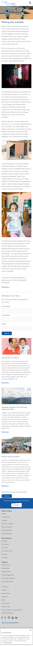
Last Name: (6, 315)
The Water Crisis (7, 551)
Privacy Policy (6, 603)
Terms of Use (6, 606)
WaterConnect (6, 571)
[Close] (31, 630)
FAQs (3, 600)
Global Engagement (8, 575)
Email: (4, 324)
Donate (6, 496)
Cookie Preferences (8, 613)
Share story (5, 287)
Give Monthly (6, 517)
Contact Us (5, 586)
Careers (4, 590)
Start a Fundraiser (7, 523)
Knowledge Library (7, 581)
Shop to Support (7, 533)
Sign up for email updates (10, 622)
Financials (5, 557)
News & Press (6, 593)
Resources (5, 596)
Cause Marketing (7, 530)
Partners (4, 554)
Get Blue (4, 520)
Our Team (5, 547)
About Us (4, 541)
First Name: (6, 306)
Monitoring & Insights (8, 578)
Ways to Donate (7, 527)
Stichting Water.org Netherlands (12, 610)
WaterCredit (6, 565)
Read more (5, 382)
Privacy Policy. (8, 642)
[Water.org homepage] (8, 3)
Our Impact (5, 544)
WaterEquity (5, 568)
